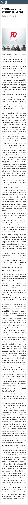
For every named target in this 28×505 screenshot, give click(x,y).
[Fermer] (2, 2)
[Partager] (24, 23)
